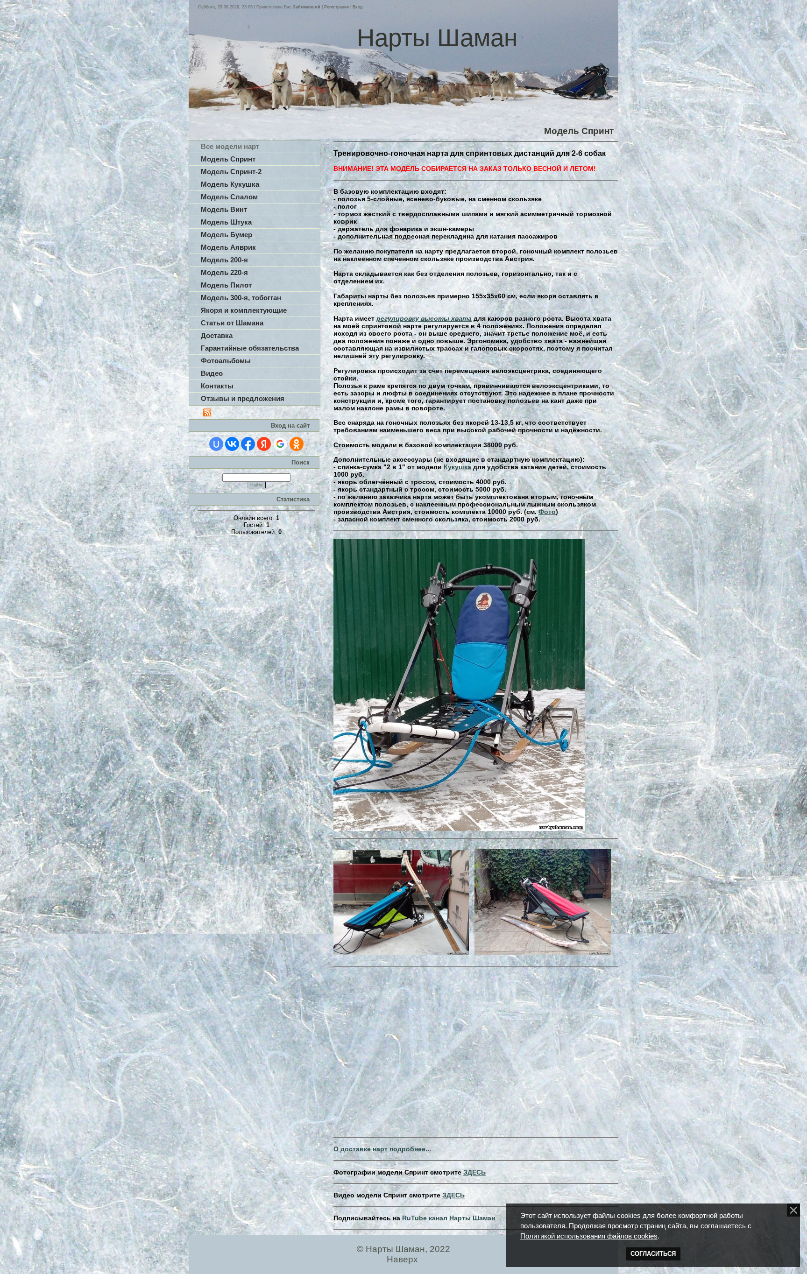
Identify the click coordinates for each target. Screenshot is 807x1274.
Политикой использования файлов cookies (589, 1236)
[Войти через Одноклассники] (297, 444)
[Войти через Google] (280, 443)
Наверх (402, 1259)
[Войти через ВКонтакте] (232, 444)
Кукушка (457, 467)
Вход (357, 7)
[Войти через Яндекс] (264, 444)
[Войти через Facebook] (248, 444)
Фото (547, 511)
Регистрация (336, 7)
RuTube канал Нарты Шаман (448, 1218)
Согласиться (653, 1253)
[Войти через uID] (216, 444)
